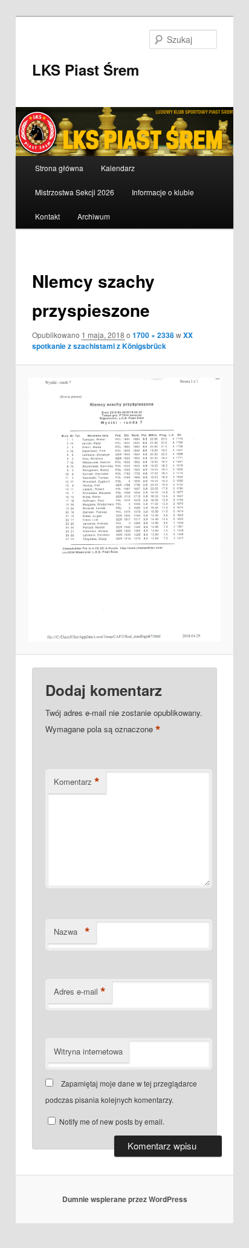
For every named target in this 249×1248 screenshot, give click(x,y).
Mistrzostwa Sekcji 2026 (74, 192)
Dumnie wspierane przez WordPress (124, 1199)
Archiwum (93, 216)
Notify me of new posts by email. (111, 1121)
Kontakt (47, 216)
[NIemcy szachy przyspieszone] (124, 510)
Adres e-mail (80, 991)
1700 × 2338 (153, 335)
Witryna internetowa (88, 1051)
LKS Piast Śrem (85, 69)
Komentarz (77, 781)
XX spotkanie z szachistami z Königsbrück (112, 340)
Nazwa (72, 931)
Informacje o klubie (163, 192)
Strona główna (59, 168)
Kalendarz (118, 168)
